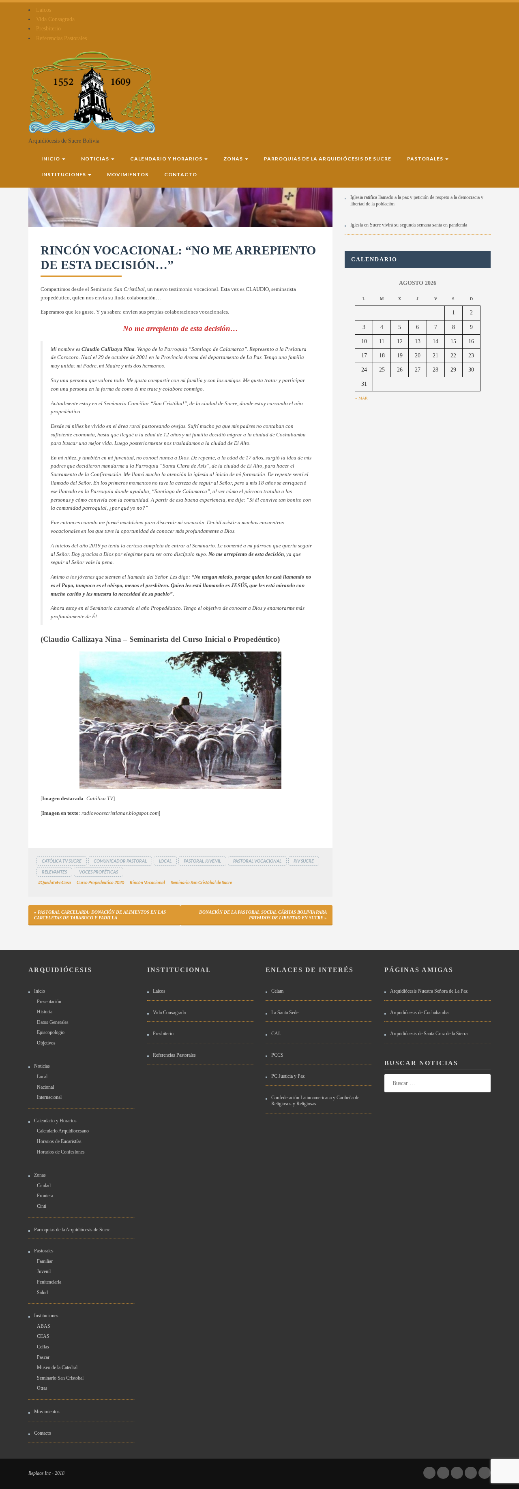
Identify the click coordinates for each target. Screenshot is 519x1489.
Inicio (51, 159)
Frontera (45, 1195)
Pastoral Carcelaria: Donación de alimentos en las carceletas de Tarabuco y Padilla (100, 915)
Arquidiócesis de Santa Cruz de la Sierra (429, 1033)
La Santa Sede (284, 1012)
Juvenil (44, 1271)
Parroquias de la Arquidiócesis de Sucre (327, 159)
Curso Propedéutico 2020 (100, 882)
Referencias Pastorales (61, 38)
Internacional (49, 1097)
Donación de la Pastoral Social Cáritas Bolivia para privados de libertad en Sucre (263, 915)
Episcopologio (50, 1032)
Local (165, 860)
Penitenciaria (49, 1282)
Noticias (95, 159)
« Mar (361, 398)
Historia (44, 1012)
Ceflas (43, 1347)
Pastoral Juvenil (202, 860)
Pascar (43, 1357)
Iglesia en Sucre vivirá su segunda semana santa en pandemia (408, 225)
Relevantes (54, 871)
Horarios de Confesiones (61, 1152)
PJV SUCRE (304, 860)
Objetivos (46, 1043)
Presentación (49, 1001)
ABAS (43, 1326)
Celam (277, 991)
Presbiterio (48, 29)
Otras (42, 1388)
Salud (42, 1292)
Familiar (45, 1261)
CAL (276, 1033)
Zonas (233, 159)
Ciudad (44, 1185)
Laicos (43, 10)
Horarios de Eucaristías (59, 1141)
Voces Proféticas (98, 871)
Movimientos (127, 174)
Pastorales (425, 159)
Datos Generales (53, 1022)
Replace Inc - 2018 (46, 1473)
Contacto (180, 174)
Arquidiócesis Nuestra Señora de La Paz (429, 991)
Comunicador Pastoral (120, 860)
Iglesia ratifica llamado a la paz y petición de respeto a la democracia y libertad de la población (416, 200)
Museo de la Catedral (57, 1367)
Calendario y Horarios (167, 159)
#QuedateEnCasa (54, 882)
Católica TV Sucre (61, 860)
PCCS (277, 1055)
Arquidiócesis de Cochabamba (419, 1012)
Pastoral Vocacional (257, 860)
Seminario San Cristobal (60, 1378)
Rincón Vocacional (147, 882)
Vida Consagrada (55, 19)
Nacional (45, 1087)
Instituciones (64, 174)
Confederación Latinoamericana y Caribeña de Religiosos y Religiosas (315, 1101)
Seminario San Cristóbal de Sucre (201, 882)
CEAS (43, 1336)
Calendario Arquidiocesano (63, 1131)
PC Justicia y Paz (288, 1076)
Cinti (41, 1206)
